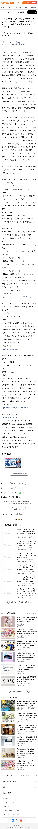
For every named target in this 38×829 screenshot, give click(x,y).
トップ (4, 775)
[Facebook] (12, 493)
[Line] (20, 493)
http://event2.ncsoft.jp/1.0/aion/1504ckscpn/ (17, 297)
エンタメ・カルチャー (18, 484)
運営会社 (5, 798)
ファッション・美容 (29, 7)
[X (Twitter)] (16, 493)
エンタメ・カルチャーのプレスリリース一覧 (23, 775)
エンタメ (8, 7)
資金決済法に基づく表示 (11, 814)
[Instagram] (21, 820)
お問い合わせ (19, 509)
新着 (2, 7)
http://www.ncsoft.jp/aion (10, 417)
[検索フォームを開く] (19, 2)
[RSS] (25, 820)
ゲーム (13, 488)
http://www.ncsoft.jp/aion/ (10, 349)
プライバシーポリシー (10, 810)
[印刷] (24, 493)
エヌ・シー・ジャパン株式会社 (11, 42)
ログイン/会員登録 (30, 2)
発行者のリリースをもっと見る (19, 602)
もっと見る (32, 613)
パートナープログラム (10, 802)
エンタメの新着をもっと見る (19, 691)
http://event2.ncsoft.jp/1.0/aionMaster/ (15, 408)
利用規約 (5, 806)
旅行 (20, 7)
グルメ (15, 7)
